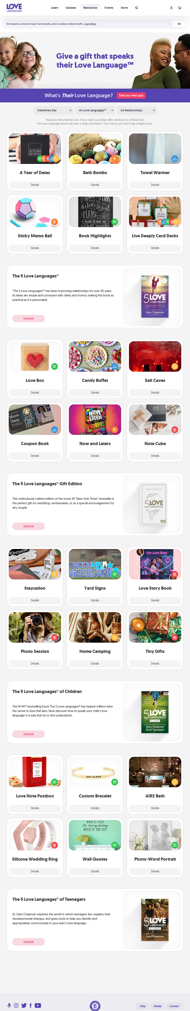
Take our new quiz (131, 95)
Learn (54, 8)
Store (124, 8)
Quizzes (71, 8)
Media (157, 1006)
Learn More (90, 23)
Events (109, 8)
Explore (29, 318)
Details (35, 185)
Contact (174, 1006)
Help (142, 1006)
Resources (90, 8)
